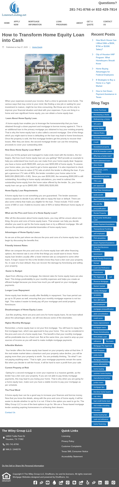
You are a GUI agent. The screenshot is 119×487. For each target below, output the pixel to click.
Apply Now (17, 23)
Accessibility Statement (72, 456)
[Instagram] (106, 483)
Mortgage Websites (22, 477)
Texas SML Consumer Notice (75, 451)
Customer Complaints (71, 446)
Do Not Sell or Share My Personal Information (23, 465)
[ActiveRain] (54, 483)
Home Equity (37, 47)
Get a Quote (90, 23)
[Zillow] (41, 483)
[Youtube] (47, 483)
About (79, 23)
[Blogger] (74, 483)
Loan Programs (61, 23)
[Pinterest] (67, 483)
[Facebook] (35, 483)
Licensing (66, 436)
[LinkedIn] (100, 483)
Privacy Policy (68, 441)
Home (7, 23)
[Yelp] (87, 483)
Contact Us (107, 23)
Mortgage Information (35, 23)
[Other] (61, 483)
